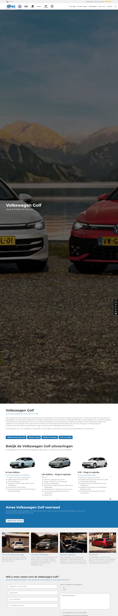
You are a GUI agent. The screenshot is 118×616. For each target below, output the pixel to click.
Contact (109, 6)
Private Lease (82, 6)
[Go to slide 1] (53, 499)
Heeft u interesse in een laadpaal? (71, 584)
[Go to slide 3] (56, 499)
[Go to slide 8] (66, 499)
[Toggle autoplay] (110, 499)
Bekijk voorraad (34, 437)
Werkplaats (93, 6)
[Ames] (10, 7)
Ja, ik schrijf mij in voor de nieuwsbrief (75, 612)
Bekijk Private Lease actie (16, 437)
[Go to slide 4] (58, 499)
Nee (64, 589)
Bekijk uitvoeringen (50, 437)
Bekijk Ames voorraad (15, 521)
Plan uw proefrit (66, 437)
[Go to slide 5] (61, 499)
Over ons (102, 6)
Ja (63, 587)
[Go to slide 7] (64, 499)
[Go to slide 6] (62, 499)
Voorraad (72, 6)
